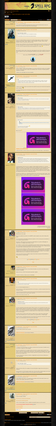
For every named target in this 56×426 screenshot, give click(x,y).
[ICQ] (7, 44)
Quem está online (8, 419)
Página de (44, 19)
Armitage (19, 279)
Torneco (19, 23)
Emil (14, 163)
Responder (6, 19)
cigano (19, 232)
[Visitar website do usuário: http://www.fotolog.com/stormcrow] (5, 87)
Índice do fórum (8, 422)
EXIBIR (20, 409)
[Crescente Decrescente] (41, 412)
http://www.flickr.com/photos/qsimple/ (22, 400)
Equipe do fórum (28, 422)
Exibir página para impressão (48, 10)
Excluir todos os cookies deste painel (36, 422)
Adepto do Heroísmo (20, 332)
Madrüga (19, 30)
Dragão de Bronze (20, 95)
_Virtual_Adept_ (13, 336)
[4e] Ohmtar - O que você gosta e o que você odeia (17, 14)
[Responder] (7, 414)
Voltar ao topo (50, 27)
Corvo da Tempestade (12, 82)
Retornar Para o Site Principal (7, 0)
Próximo (49, 412)
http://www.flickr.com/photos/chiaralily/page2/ (23, 398)
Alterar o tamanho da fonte (50, 10)
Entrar (12, 12)
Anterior (6, 412)
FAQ (6, 12)
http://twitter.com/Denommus (11, 389)
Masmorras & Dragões (19, 407)
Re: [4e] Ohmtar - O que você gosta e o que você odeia (28, 22)
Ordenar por (29, 412)
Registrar (9, 12)
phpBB (24, 424)
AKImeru (19, 267)
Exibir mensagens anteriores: (15, 412)
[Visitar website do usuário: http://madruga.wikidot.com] (5, 44)
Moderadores (10, 17)
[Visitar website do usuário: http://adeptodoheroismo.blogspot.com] (5, 341)
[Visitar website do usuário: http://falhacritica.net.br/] (5, 403)
